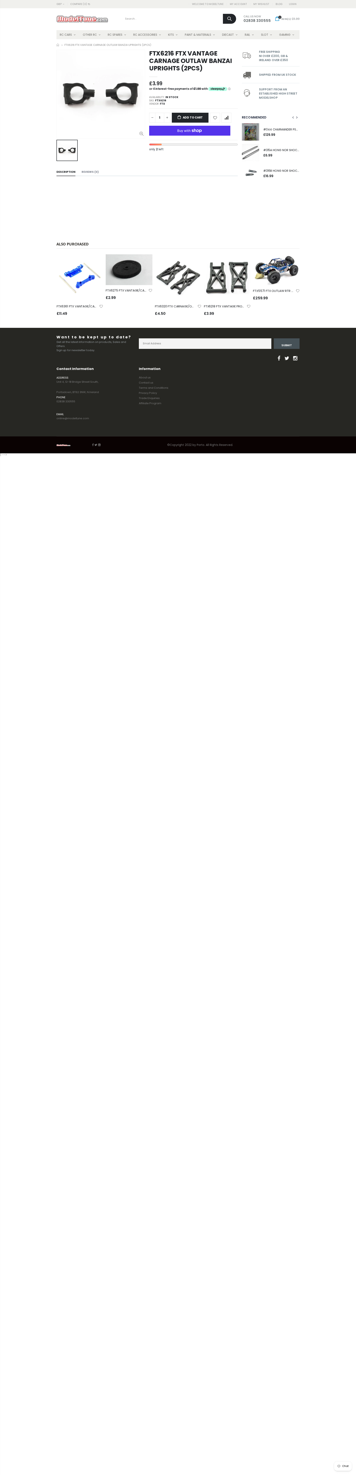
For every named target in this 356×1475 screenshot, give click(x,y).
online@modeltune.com (72, 418)
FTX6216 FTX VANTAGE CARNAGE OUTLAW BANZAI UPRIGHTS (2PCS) (190, 61)
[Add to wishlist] (215, 118)
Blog (279, 4)
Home (58, 45)
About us (145, 377)
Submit (286, 345)
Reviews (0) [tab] (90, 172)
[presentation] (293, 117)
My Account (238, 4)
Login (293, 4)
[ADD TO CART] (96, 261)
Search (229, 19)
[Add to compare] (226, 118)
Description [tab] (65, 172)
